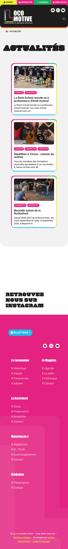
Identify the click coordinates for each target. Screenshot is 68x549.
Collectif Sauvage (41, 541)
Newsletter (26, 2)
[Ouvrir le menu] (64, 19)
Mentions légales (21, 537)
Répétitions (20, 444)
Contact (49, 383)
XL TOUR (19, 449)
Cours (17, 406)
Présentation (21, 411)
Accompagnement (25, 454)
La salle (49, 373)
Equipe (18, 373)
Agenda (9, 2)
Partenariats (21, 378)
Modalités (20, 416)
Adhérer (18, 383)
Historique (20, 368)
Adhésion (43, 2)
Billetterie (21, 332)
